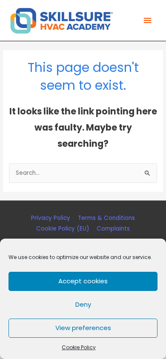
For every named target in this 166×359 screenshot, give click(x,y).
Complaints (113, 229)
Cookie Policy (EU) (62, 229)
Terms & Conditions (106, 218)
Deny (83, 304)
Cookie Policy (79, 347)
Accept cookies (83, 280)
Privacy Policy (50, 218)
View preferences (83, 327)
